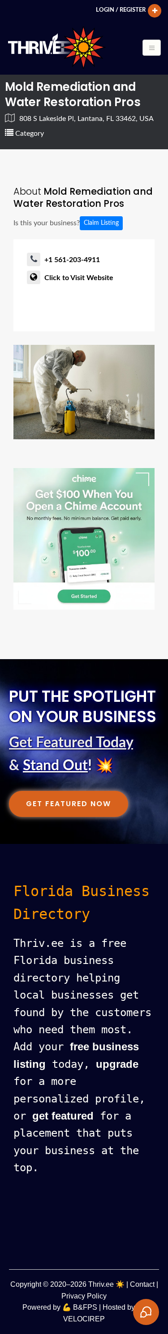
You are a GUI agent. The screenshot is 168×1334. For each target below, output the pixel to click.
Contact (142, 1284)
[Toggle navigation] (151, 48)
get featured (63, 1116)
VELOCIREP (84, 1319)
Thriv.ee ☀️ (106, 1284)
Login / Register (121, 10)
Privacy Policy (84, 1296)
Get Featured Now (68, 804)
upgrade (117, 1064)
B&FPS (85, 1307)
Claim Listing (101, 223)
